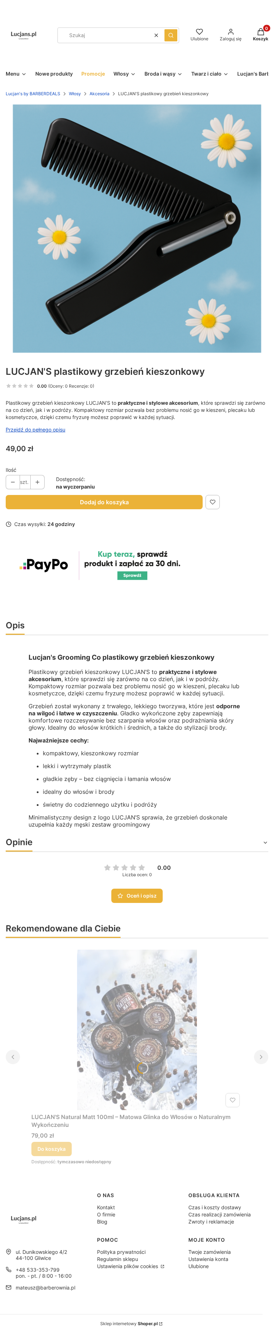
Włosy (75, 93)
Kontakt (106, 1207)
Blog (102, 1222)
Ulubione (198, 1266)
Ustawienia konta (208, 1259)
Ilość (11, 470)
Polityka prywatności (121, 1252)
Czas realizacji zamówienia (219, 1214)
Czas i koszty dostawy (214, 1207)
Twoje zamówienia (209, 1252)
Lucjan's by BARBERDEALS (33, 93)
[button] (170, 35)
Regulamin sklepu (117, 1259)
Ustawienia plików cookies (128, 1266)
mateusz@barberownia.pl (45, 1288)
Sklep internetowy (129, 1323)
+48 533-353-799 (38, 1270)
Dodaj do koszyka (104, 502)
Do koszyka (51, 1149)
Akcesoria (100, 93)
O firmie (106, 1214)
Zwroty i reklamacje (211, 1222)
